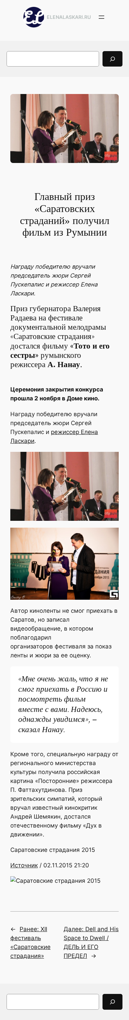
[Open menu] (101, 17)
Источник (24, 865)
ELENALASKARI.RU (69, 17)
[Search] (112, 59)
